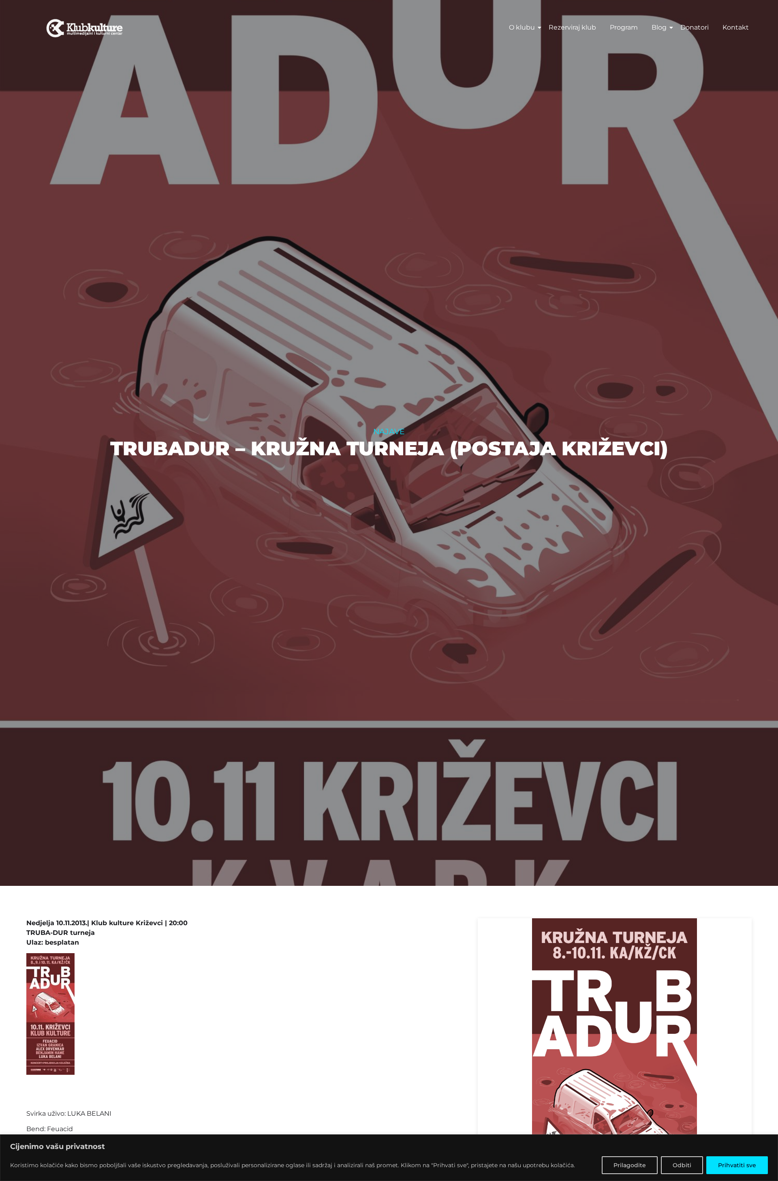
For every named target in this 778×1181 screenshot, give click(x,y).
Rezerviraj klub (572, 27)
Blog (659, 27)
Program (624, 27)
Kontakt (735, 27)
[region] (389, 1157)
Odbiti (682, 1165)
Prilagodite (629, 1165)
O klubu (522, 27)
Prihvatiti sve (737, 1165)
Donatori (694, 27)
